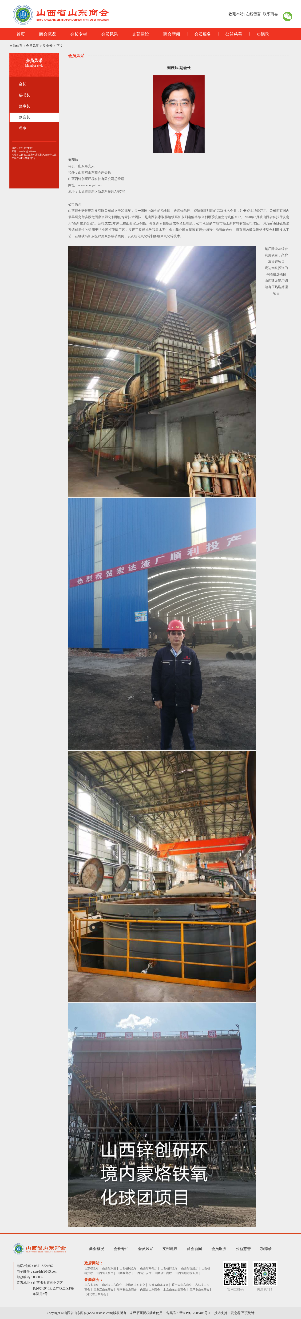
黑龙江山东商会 (103, 1289)
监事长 (24, 106)
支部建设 (140, 34)
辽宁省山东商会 (182, 1284)
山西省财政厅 (169, 1268)
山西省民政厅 (128, 1268)
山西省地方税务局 (186, 1273)
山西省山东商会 (112, 1284)
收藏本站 (236, 14)
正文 (59, 46)
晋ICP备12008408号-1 (194, 1313)
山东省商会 (91, 1284)
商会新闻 (171, 34)
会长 (22, 84)
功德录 (262, 34)
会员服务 (202, 34)
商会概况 (47, 34)
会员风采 (109, 34)
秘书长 (24, 95)
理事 (22, 128)
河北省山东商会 (96, 1294)
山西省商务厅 (148, 1268)
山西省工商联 (163, 1273)
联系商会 (270, 14)
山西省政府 (109, 1268)
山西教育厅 (124, 1273)
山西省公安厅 (143, 1273)
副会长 (48, 46)
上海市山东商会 (135, 1284)
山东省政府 (91, 1268)
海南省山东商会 (127, 1289)
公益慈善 (233, 34)
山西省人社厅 (104, 1273)
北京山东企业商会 (174, 1289)
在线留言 (253, 14)
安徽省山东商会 (158, 1284)
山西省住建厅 (189, 1268)
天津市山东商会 (199, 1289)
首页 (20, 34)
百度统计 (247, 1313)
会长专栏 (78, 34)
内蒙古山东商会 (150, 1289)
